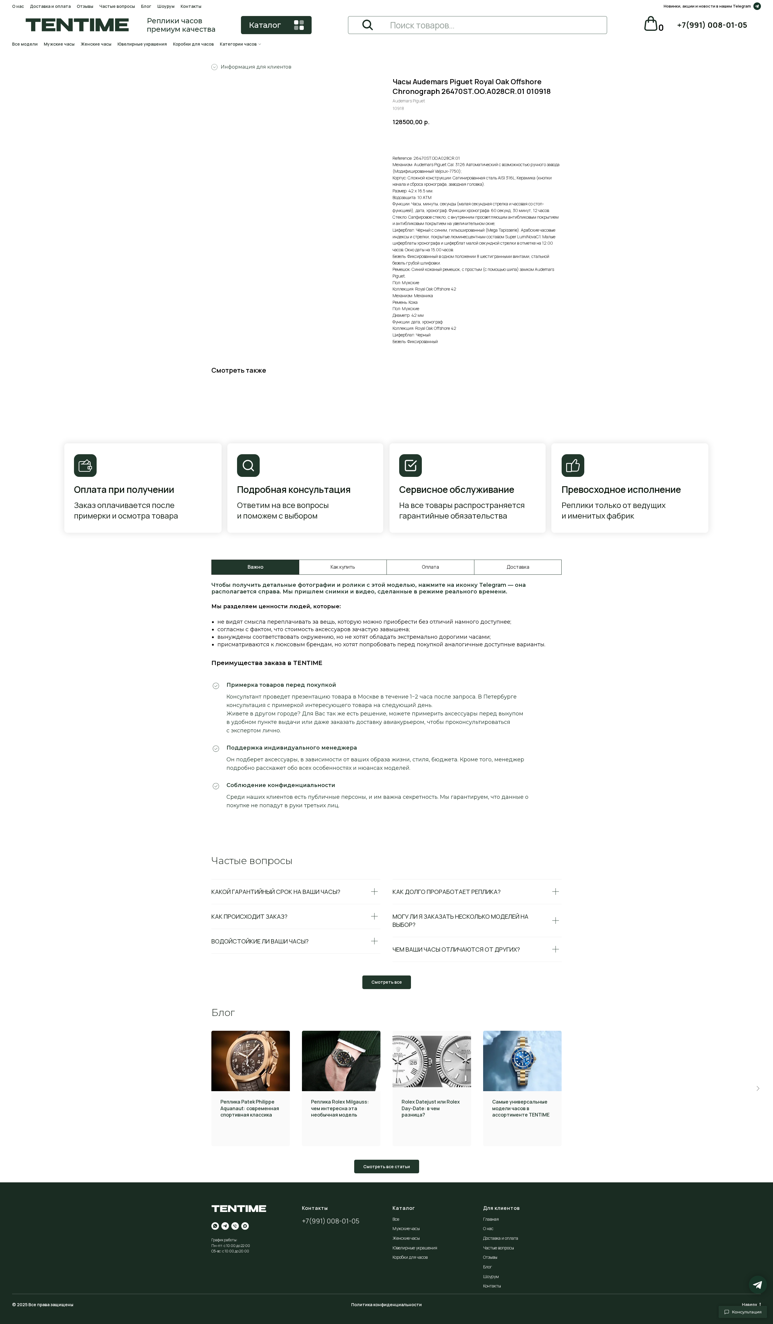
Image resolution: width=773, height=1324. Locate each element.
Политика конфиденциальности (386, 1304)
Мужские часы (59, 44)
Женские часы (96, 44)
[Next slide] (758, 1088)
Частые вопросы (117, 6)
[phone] (235, 1226)
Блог (146, 6)
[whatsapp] (215, 1226)
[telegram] (225, 1226)
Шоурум (166, 6)
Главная (491, 1219)
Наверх (749, 1304)
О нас (18, 6)
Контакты (191, 6)
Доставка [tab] (518, 567)
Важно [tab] (255, 567)
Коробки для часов (193, 44)
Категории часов (238, 44)
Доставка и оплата (50, 6)
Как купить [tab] (343, 567)
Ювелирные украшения (142, 44)
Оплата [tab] (430, 567)
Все (396, 1219)
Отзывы (85, 6)
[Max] (245, 1226)
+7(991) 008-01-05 (330, 1221)
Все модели (25, 44)
